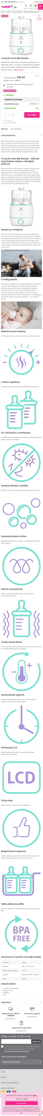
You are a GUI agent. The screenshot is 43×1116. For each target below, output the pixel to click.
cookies (34, 1095)
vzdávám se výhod (21, 1099)
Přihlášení (37, 2)
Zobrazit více (18, 70)
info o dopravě (15, 129)
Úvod (2, 12)
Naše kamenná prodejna (10, 1083)
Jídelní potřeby (17, 12)
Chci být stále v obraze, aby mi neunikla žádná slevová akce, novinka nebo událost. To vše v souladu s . (22, 1049)
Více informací (10, 1018)
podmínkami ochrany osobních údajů (16, 1051)
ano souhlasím (21, 1103)
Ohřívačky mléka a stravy (31, 12)
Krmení (8, 12)
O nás (3, 1072)
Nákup (3, 1077)
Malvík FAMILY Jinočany (12, 104)
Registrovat (36, 1041)
